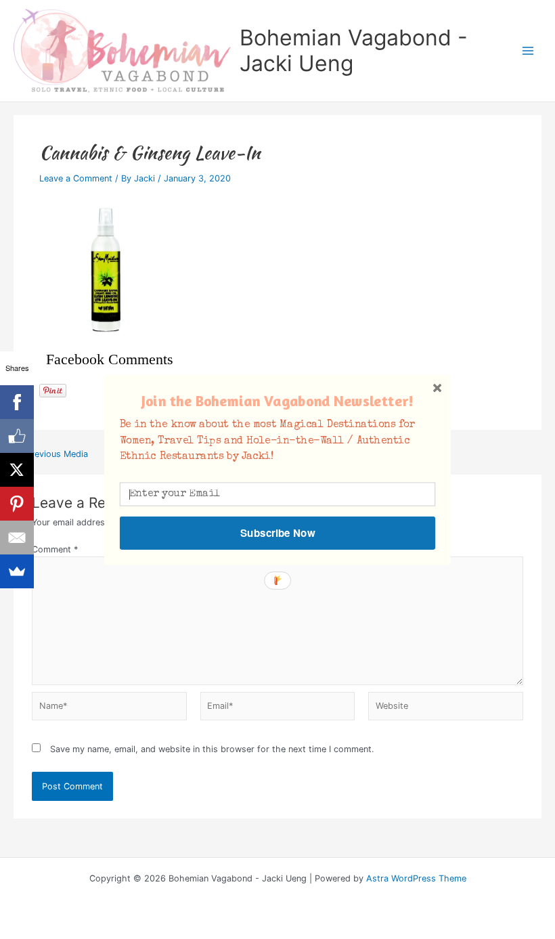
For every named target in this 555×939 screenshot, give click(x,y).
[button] (277, 399)
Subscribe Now (277, 532)
